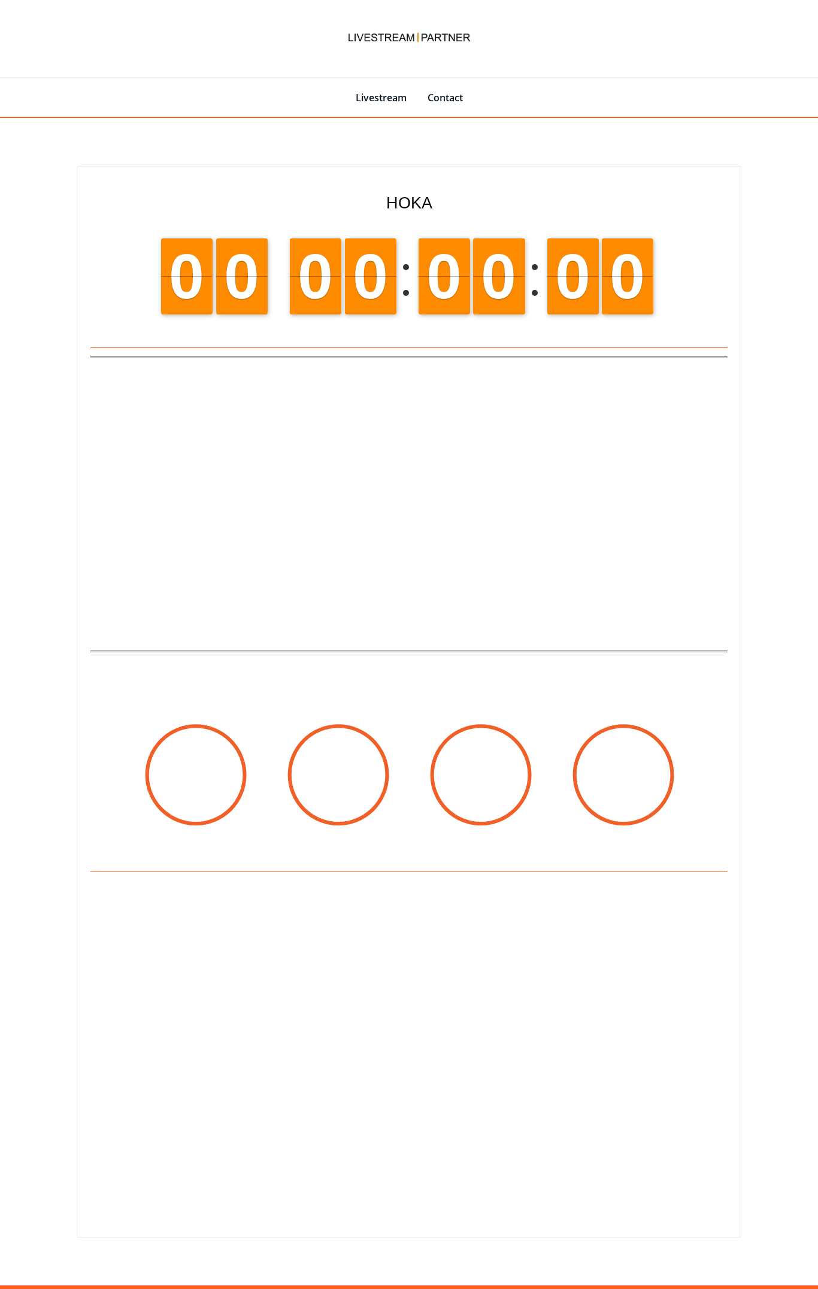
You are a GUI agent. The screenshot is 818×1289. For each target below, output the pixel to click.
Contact (445, 97)
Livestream (381, 97)
